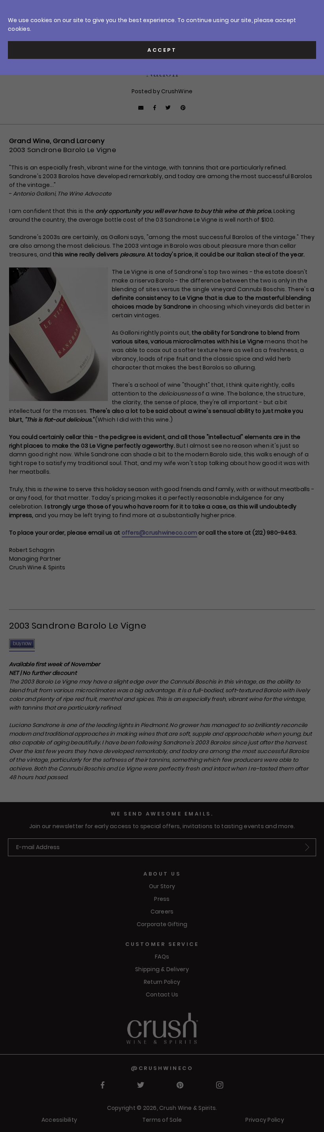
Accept (162, 50)
